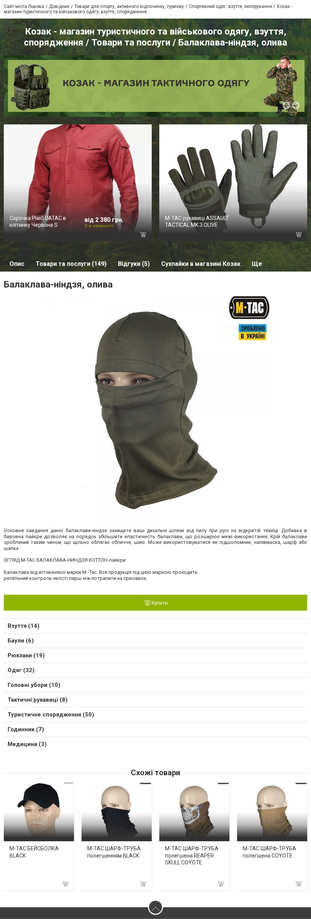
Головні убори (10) (34, 685)
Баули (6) (21, 640)
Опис (16, 263)
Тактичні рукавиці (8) (38, 699)
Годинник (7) (26, 729)
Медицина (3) (27, 744)
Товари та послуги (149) (71, 263)
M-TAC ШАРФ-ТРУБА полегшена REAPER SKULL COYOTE (191, 855)
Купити (159, 603)
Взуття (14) (23, 625)
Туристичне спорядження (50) (51, 714)
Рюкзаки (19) (26, 655)
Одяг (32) (21, 670)
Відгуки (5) (134, 263)
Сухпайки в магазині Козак (200, 263)
